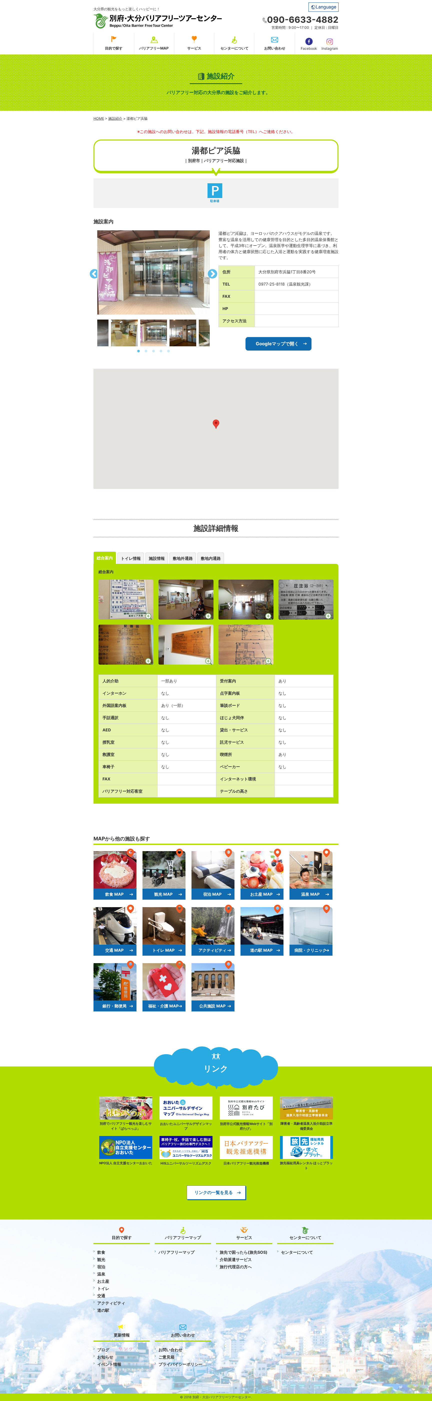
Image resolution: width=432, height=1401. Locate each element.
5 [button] (168, 351)
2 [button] (146, 351)
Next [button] (213, 272)
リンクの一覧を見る (213, 1192)
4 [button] (161, 351)
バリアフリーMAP (153, 48)
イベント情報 (109, 1364)
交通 (101, 1295)
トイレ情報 (131, 558)
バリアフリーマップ (176, 1252)
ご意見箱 (166, 1356)
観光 (101, 1259)
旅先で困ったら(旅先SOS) (244, 1252)
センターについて (234, 48)
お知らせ (105, 1356)
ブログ (103, 1349)
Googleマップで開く (277, 343)
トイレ (103, 1288)
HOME (99, 118)
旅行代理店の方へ (236, 1266)
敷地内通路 (211, 558)
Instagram (330, 48)
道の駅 (103, 1310)
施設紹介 (115, 118)
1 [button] (138, 351)
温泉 (101, 1273)
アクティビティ (111, 1302)
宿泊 (101, 1266)
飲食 (101, 1252)
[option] (153, 272)
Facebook (309, 48)
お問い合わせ (274, 48)
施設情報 (157, 558)
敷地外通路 (183, 558)
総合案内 (105, 557)
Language (326, 7)
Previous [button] (93, 272)
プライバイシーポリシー (180, 1364)
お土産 (103, 1281)
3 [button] (153, 351)
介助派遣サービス (236, 1259)
